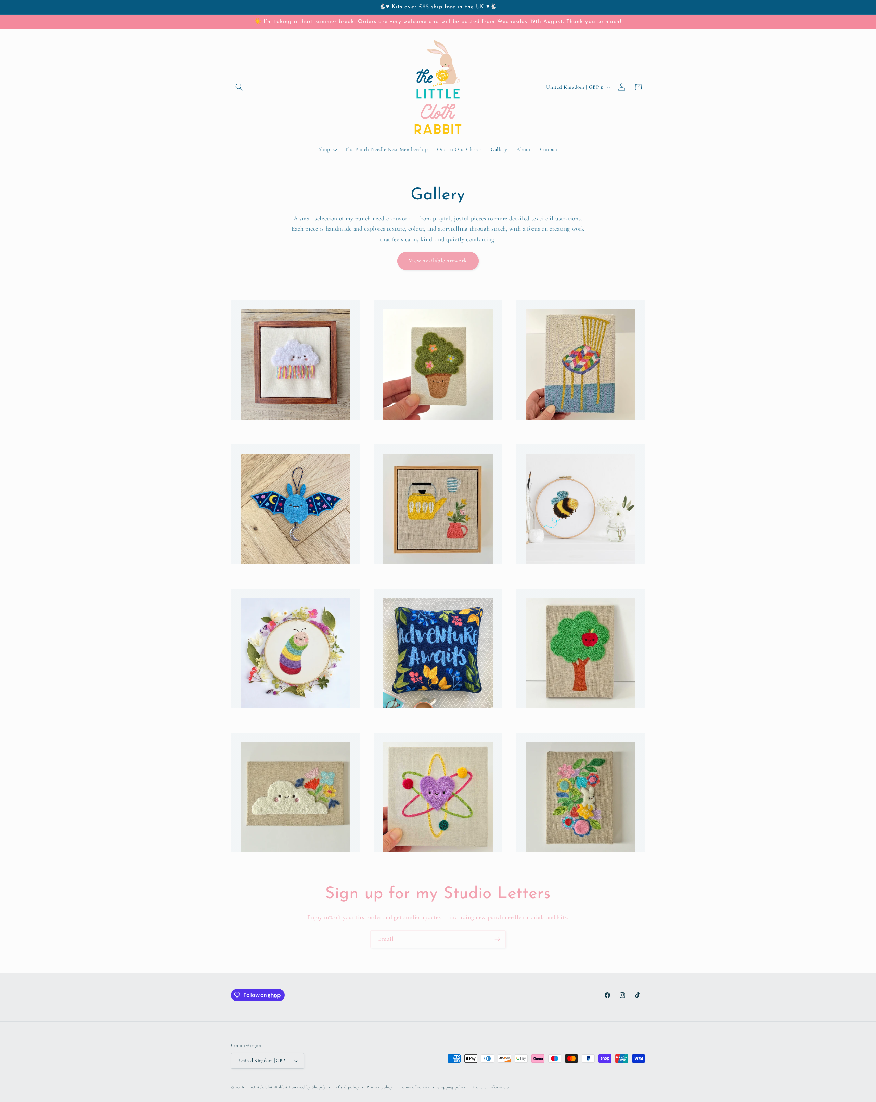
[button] (239, 87)
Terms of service (415, 1087)
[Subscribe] (497, 939)
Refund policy (346, 1087)
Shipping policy (451, 1087)
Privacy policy (379, 1087)
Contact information (492, 1087)
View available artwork (438, 260)
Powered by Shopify (307, 1087)
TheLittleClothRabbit (267, 1087)
